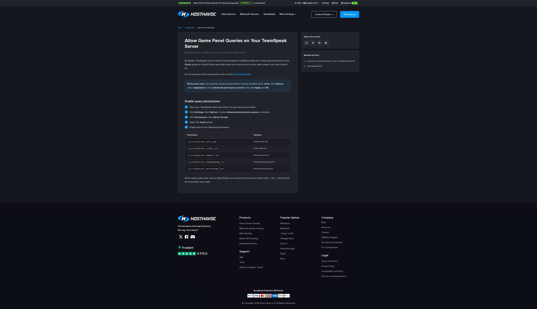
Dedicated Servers (248, 243)
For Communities (330, 247)
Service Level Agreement (334, 276)
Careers (325, 232)
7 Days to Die (287, 233)
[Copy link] (306, 42)
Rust (282, 258)
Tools (242, 262)
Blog (327, 3)
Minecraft (284, 228)
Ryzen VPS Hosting (248, 238)
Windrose (284, 223)
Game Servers (228, 14)
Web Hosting (245, 233)
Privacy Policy (328, 266)
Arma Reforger (287, 248)
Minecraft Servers (249, 14)
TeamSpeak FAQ (242, 74)
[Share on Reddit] (325, 42)
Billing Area (349, 14)
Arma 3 (283, 243)
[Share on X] (313, 42)
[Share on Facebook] (319, 42)
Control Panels (323, 14)
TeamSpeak (269, 14)
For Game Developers (332, 242)
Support (350, 3)
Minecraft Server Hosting (251, 228)
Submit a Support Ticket (251, 267)
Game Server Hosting (249, 223)
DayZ (283, 253)
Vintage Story (287, 238)
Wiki (336, 3)
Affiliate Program (330, 237)
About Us (326, 227)
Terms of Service (330, 261)
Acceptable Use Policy (332, 271)
